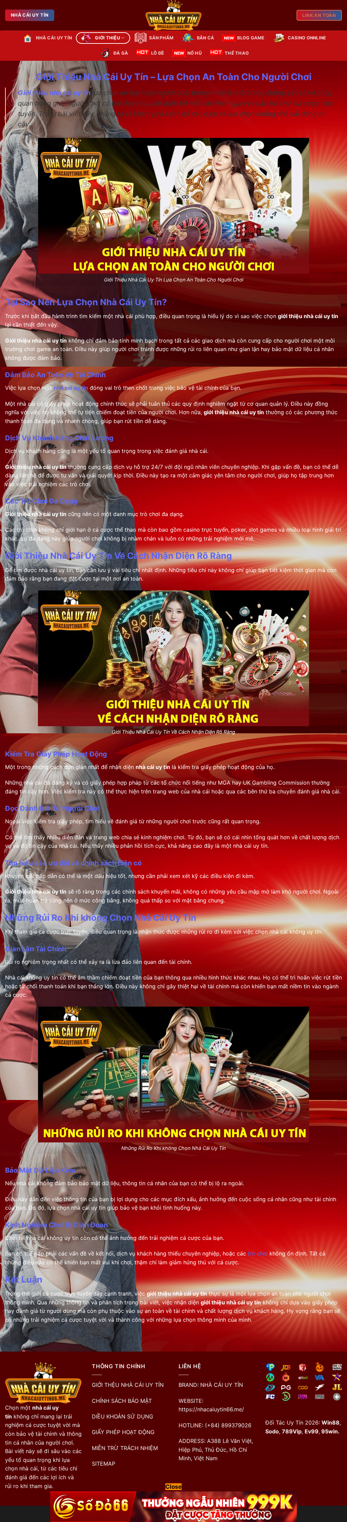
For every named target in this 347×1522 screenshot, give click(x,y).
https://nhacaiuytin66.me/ (211, 1409)
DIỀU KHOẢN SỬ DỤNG (122, 1416)
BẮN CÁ (206, 37)
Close (173, 1486)
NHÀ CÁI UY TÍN (54, 37)
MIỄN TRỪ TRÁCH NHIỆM (125, 1448)
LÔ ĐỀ (157, 53)
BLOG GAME (250, 37)
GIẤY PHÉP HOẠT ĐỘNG (123, 1432)
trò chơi (257, 1253)
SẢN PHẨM (161, 37)
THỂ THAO (237, 53)
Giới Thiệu (107, 37)
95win (329, 1431)
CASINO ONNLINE (307, 37)
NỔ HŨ (194, 53)
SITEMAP (103, 1463)
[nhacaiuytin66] (173, 15)
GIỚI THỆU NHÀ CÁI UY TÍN (128, 1384)
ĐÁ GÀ (121, 53)
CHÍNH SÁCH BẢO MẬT (122, 1400)
